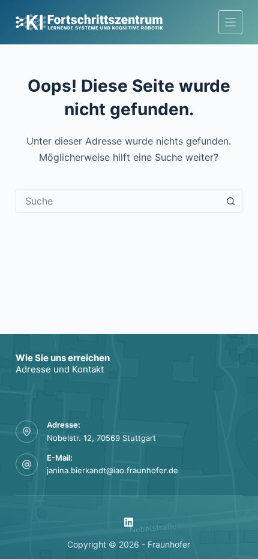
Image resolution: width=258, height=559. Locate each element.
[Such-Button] (230, 201)
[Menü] (230, 22)
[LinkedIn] (128, 522)
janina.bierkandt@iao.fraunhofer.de (112, 470)
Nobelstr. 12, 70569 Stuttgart (101, 438)
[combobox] (117, 201)
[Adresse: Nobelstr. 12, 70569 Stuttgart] (27, 431)
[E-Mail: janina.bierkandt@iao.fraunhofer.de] (27, 464)
